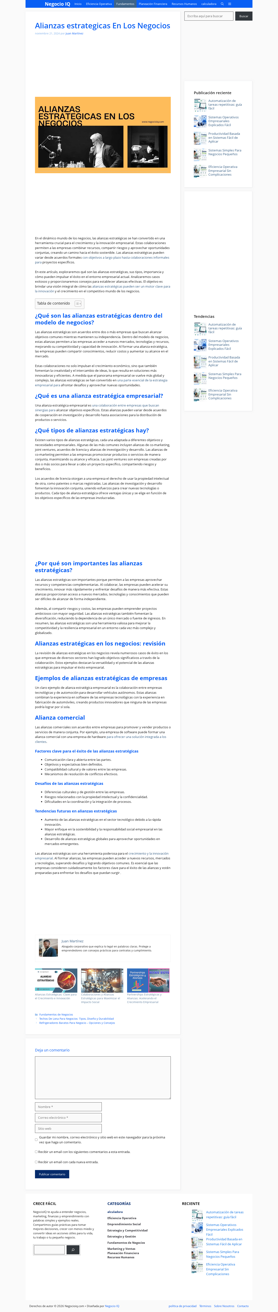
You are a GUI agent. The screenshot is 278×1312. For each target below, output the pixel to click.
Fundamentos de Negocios (56, 1014)
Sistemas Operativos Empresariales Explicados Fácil (223, 121)
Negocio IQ (57, 4)
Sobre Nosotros (224, 1306)
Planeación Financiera (153, 4)
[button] (222, 4)
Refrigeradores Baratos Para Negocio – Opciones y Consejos (77, 1023)
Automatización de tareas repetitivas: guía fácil (225, 105)
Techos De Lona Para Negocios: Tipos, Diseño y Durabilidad (76, 1018)
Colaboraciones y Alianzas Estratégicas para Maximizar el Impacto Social (100, 998)
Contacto (243, 1306)
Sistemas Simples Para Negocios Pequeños (224, 152)
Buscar (243, 16)
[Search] (73, 1249)
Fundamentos (125, 4)
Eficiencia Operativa (99, 4)
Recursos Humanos (184, 4)
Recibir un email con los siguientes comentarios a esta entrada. (84, 1152)
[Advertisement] (103, 68)
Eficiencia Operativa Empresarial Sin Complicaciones (222, 170)
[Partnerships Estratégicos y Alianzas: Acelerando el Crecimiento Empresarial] (148, 980)
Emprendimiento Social (124, 1224)
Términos (205, 1306)
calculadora (208, 4)
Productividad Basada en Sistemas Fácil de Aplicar (224, 137)
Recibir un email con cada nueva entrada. (68, 1162)
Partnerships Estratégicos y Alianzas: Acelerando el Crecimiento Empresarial (144, 998)
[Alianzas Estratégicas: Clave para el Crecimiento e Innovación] (56, 980)
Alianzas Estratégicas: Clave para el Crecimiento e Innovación (56, 996)
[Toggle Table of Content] (76, 303)
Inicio (78, 4)
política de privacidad (182, 1306)
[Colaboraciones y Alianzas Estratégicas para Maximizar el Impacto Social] (102, 980)
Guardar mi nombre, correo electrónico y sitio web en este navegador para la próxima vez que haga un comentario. (102, 1139)
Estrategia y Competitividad (127, 1230)
